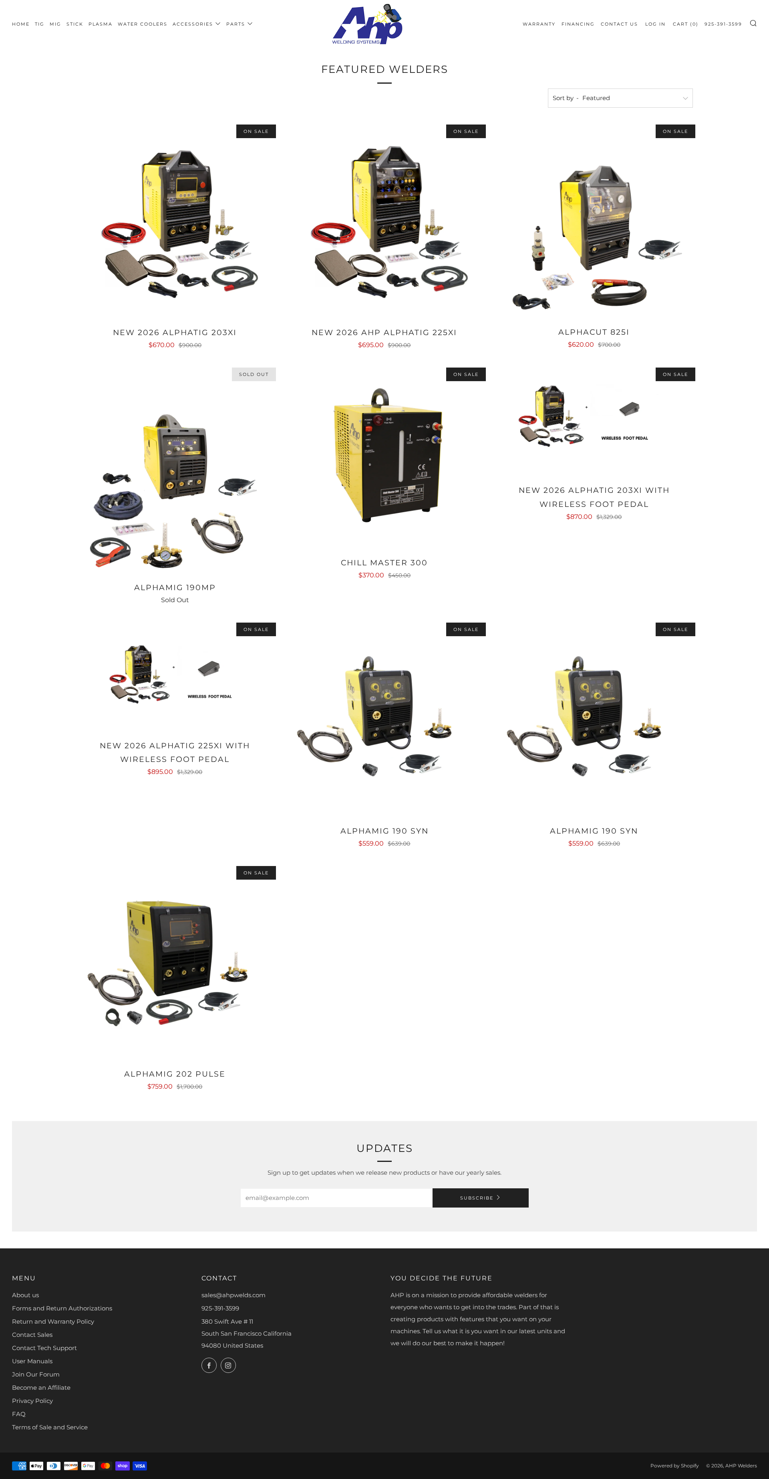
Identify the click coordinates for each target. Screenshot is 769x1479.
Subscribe (476, 1198)
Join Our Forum (36, 1374)
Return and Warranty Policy (53, 1321)
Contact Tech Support (44, 1348)
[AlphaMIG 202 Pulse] (175, 962)
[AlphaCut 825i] (594, 220)
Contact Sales (32, 1334)
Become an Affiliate (41, 1387)
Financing (578, 24)
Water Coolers (142, 24)
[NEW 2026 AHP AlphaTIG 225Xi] (384, 220)
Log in (655, 24)
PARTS (235, 24)
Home (21, 24)
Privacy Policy (32, 1401)
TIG (39, 24)
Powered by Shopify (674, 1466)
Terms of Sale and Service (50, 1427)
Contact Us (619, 24)
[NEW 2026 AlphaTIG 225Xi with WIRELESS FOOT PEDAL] (175, 676)
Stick (74, 24)
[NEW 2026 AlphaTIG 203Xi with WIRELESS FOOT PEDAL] (594, 421)
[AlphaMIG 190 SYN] (384, 718)
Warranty (539, 24)
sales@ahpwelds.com (233, 1295)
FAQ (19, 1414)
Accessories (193, 24)
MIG (55, 24)
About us (25, 1295)
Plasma (101, 24)
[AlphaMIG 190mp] (175, 469)
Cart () (686, 24)
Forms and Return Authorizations (62, 1308)
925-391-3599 (723, 24)
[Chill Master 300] (384, 457)
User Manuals (32, 1361)
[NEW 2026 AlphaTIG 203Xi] (175, 220)
